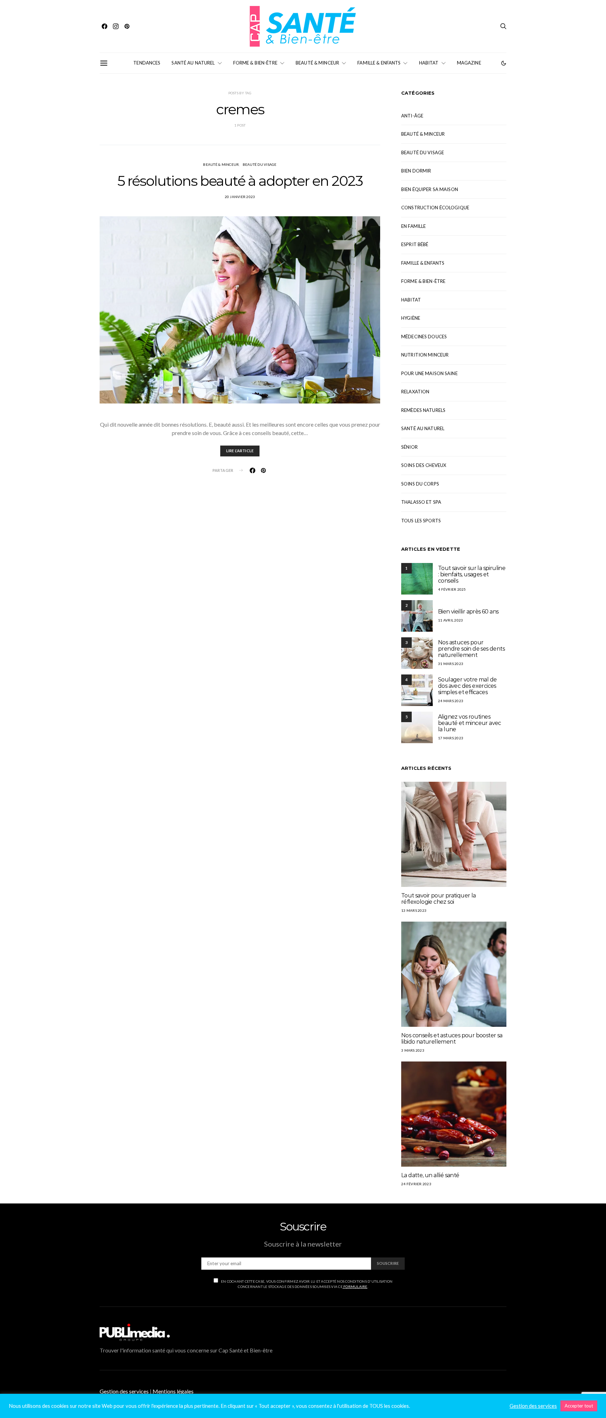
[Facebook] (104, 26)
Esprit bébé (414, 244)
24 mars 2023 (450, 701)
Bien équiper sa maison (429, 189)
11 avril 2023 (450, 620)
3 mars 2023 (412, 1050)
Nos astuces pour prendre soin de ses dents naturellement (471, 648)
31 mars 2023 (450, 663)
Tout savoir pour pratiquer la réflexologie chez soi (438, 898)
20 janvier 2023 (240, 197)
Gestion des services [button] (124, 1391)
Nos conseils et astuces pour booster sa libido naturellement (452, 1038)
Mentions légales (173, 1391)
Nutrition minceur (425, 355)
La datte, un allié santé (430, 1175)
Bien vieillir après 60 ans (468, 611)
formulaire (355, 1286)
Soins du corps (420, 484)
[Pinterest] (127, 26)
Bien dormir (416, 171)
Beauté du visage (260, 164)
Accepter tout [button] (579, 1406)
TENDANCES (146, 63)
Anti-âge (412, 115)
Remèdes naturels (423, 410)
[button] (503, 63)
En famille (413, 226)
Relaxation (415, 391)
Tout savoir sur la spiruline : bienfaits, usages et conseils (471, 574)
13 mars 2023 (413, 910)
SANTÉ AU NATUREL (193, 63)
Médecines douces (424, 336)
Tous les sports (421, 520)
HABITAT (429, 63)
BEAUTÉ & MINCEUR (317, 63)
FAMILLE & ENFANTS (378, 63)
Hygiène (410, 318)
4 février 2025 (452, 589)
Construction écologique (435, 207)
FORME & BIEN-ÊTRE (255, 63)
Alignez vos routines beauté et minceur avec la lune (469, 723)
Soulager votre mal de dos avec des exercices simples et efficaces (467, 686)
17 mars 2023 (450, 738)
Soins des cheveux (423, 465)
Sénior (409, 447)
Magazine (469, 63)
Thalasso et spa (421, 502)
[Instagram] (116, 26)
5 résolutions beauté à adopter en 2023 (240, 180)
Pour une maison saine (429, 373)
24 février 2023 (416, 1184)
